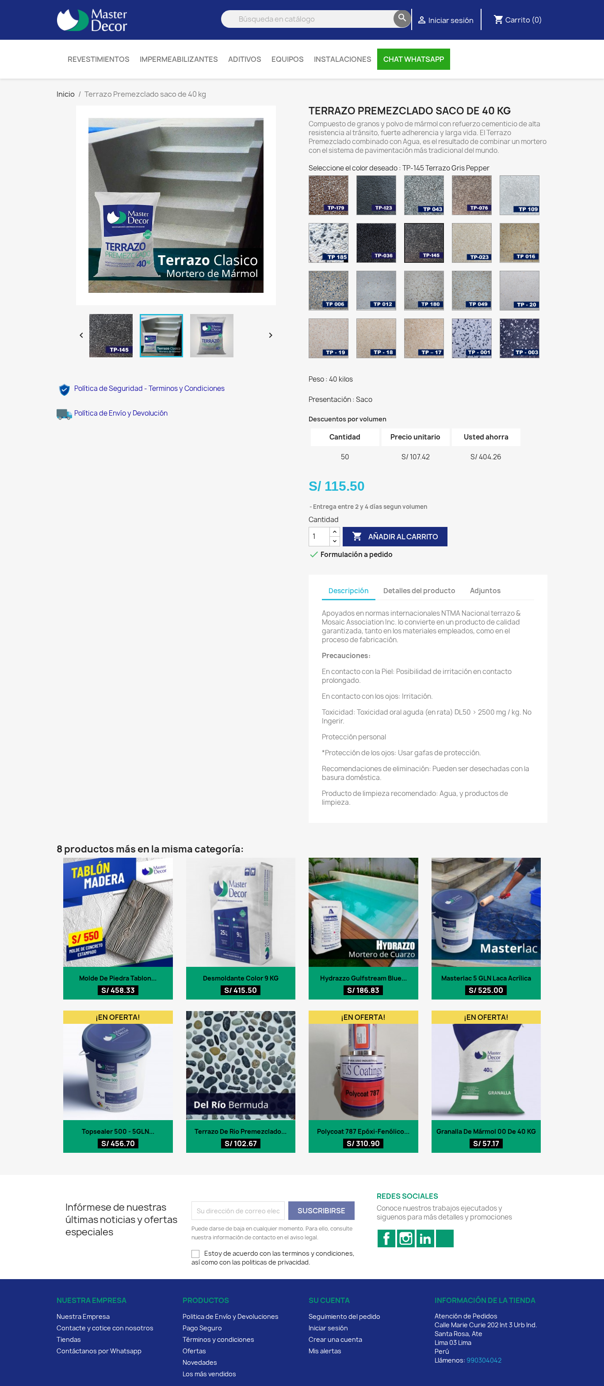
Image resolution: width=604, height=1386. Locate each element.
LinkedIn (425, 1238)
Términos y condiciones (218, 1339)
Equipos (287, 59)
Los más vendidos (209, 1374)
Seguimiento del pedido (344, 1316)
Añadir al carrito (395, 536)
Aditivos (244, 59)
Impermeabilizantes (179, 59)
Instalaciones (342, 59)
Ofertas (194, 1351)
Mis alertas (325, 1351)
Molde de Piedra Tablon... (118, 978)
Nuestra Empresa (83, 1316)
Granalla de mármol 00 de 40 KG (486, 1131)
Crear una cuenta (335, 1339)
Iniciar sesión (328, 1328)
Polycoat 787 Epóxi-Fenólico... (363, 1131)
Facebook (386, 1238)
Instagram (406, 1238)
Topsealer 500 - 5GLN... (118, 1131)
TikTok (445, 1238)
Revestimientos (99, 59)
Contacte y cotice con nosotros (105, 1328)
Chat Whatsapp (413, 59)
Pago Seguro (202, 1328)
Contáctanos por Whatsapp (99, 1351)
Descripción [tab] (349, 590)
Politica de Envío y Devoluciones (231, 1316)
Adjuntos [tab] (485, 590)
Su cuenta (329, 1300)
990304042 (483, 1360)
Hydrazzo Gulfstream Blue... (363, 978)
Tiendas (69, 1339)
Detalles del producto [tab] (419, 590)
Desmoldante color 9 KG (241, 978)
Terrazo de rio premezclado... (241, 1131)
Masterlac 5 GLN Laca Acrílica (486, 978)
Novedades (200, 1362)
